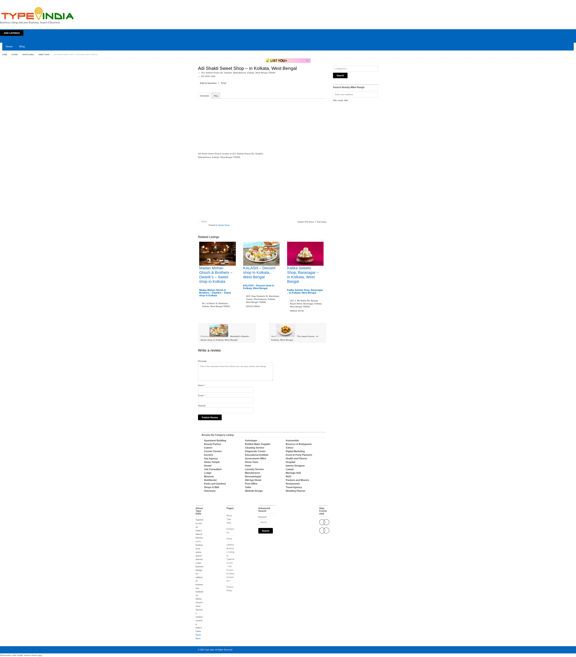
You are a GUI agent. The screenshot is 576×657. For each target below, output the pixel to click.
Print (223, 83)
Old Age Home (253, 480)
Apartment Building (215, 440)
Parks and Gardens (215, 483)
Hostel (207, 465)
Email (201, 395)
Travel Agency (294, 487)
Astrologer (251, 440)
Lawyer (290, 469)
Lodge (207, 473)
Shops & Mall (28, 54)
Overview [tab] (204, 96)
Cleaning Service (254, 447)
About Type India (229, 519)
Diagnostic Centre (255, 451)
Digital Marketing (295, 451)
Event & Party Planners (299, 455)
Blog (22, 46)
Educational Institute (256, 455)
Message (202, 361)
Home (546, 3)
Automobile (292, 440)
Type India (209, 650)
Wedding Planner (295, 491)
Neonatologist (253, 476)
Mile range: (338, 100)
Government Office (255, 458)
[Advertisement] (237, 123)
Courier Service (213, 451)
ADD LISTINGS (12, 33)
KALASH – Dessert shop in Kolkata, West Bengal (259, 272)
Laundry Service (254, 469)
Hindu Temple (212, 462)
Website (202, 405)
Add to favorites (208, 83)
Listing (15, 54)
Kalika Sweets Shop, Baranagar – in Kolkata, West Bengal (305, 291)
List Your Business (567, 3)
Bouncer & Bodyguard (299, 444)
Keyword (262, 517)
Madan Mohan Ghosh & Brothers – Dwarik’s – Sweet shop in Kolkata (215, 293)
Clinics (290, 447)
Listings (555, 3)
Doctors (208, 455)
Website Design (254, 491)
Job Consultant (213, 469)
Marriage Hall (293, 473)
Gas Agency (211, 458)
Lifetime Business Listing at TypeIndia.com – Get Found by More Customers (230, 563)
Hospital (290, 462)
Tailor (248, 487)
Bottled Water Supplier (257, 444)
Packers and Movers (297, 480)
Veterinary (210, 491)
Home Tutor (251, 462)
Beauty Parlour (212, 444)
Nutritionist (210, 480)
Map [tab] (216, 96)
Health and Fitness (296, 458)
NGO (288, 476)
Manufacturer (252, 473)
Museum (209, 476)
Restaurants (293, 483)
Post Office (251, 483)
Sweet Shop (44, 54)
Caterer (208, 447)
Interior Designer (295, 465)
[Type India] (37, 14)
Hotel (248, 465)
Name (201, 385)
